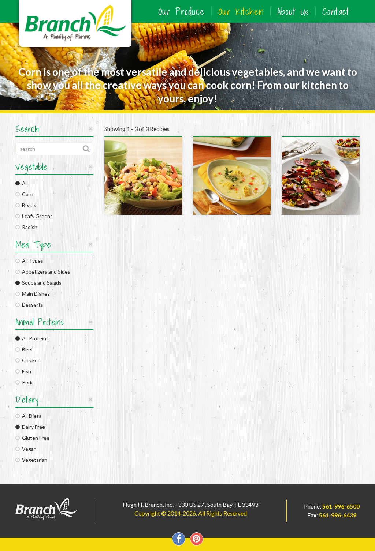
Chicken (30, 360)
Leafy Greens (36, 216)
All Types (31, 261)
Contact (335, 11)
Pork (26, 382)
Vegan (28, 449)
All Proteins (34, 338)
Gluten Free (34, 438)
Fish (25, 371)
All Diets (30, 416)
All (24, 183)
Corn (26, 194)
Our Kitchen (241, 11)
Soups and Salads (41, 283)
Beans (28, 205)
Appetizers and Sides (45, 272)
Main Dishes (35, 294)
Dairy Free (32, 427)
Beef (26, 349)
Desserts (31, 304)
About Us (293, 11)
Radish (28, 227)
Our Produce (181, 11)
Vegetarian (33, 460)
